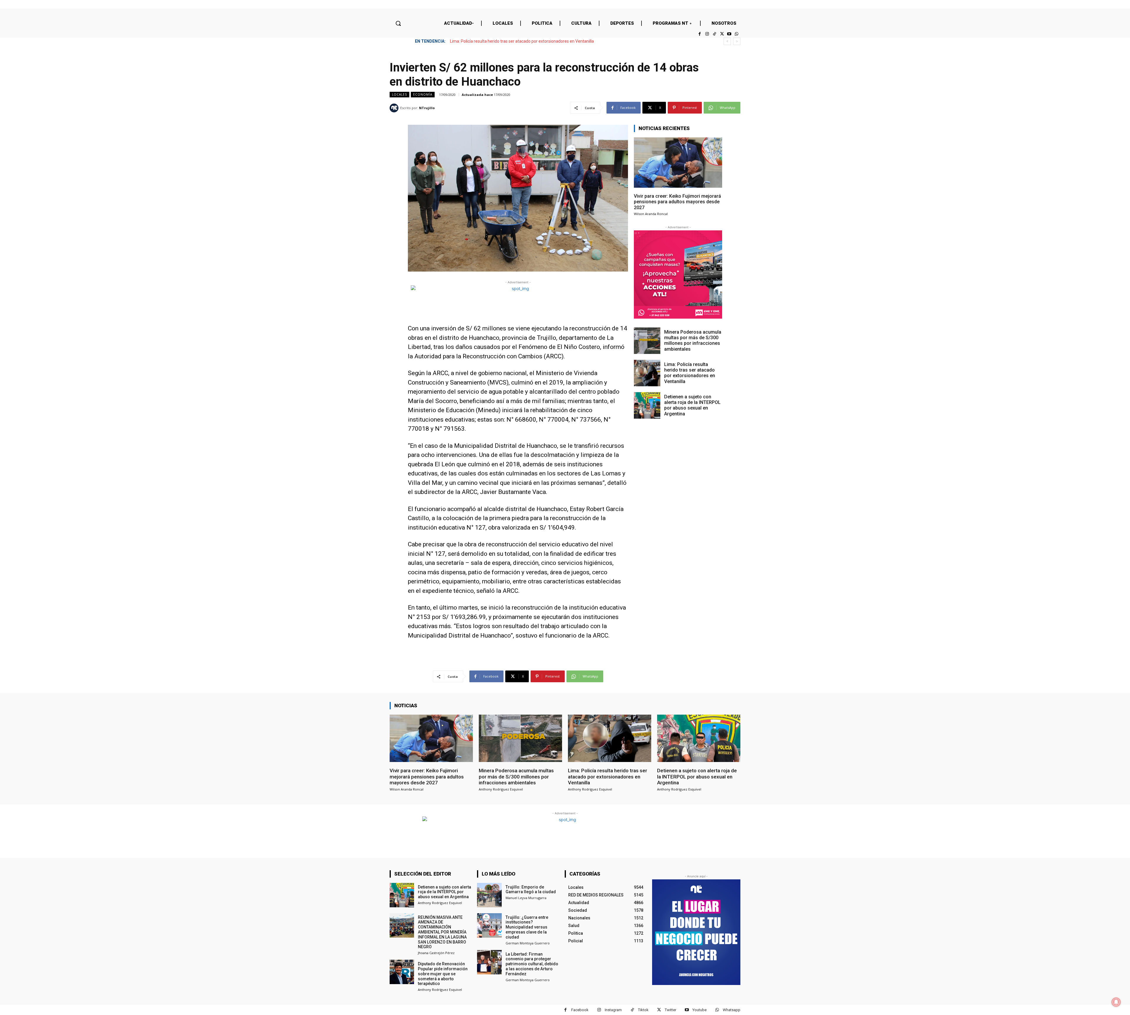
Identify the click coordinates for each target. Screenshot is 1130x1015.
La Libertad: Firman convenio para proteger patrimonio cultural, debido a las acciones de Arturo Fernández (532, 964)
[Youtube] (729, 34)
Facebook (580, 1010)
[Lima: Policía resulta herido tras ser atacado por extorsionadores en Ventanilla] (647, 373)
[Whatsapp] (736, 34)
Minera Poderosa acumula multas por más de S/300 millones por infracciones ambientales (692, 340)
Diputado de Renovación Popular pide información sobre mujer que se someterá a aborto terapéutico (443, 973)
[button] (398, 23)
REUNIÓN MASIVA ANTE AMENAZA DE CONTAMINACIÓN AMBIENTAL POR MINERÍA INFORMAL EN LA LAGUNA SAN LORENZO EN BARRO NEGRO (442, 932)
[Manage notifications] (1116, 1002)
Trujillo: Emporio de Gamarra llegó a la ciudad (531, 889)
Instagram (613, 1010)
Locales (399, 94)
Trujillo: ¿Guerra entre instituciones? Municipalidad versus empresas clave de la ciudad (527, 927)
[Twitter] (721, 34)
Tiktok (643, 1010)
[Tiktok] (714, 34)
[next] (736, 41)
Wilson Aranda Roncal (651, 214)
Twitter (670, 1010)
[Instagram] (707, 34)
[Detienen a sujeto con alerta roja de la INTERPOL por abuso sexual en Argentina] (647, 405)
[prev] (727, 41)
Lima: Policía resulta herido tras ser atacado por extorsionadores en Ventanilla (689, 373)
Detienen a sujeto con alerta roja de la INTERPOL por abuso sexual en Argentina (523, 41)
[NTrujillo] (395, 108)
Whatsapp (731, 1010)
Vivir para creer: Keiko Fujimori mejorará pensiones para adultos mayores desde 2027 (677, 201)
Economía (422, 94)
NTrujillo (427, 108)
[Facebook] (699, 34)
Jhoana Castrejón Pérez (436, 953)
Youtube (699, 1010)
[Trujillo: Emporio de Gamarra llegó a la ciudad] (489, 895)
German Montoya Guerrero (528, 943)
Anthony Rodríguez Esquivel (501, 789)
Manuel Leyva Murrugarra (526, 898)
